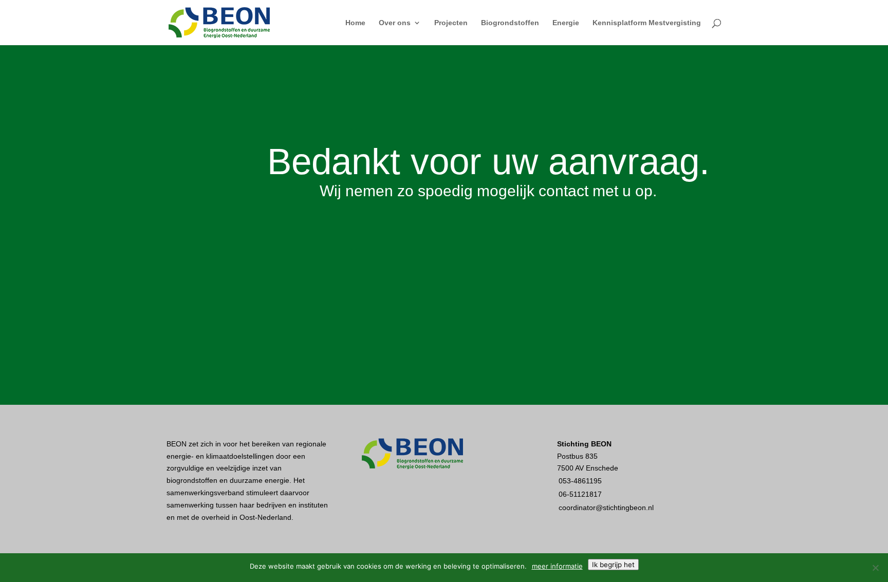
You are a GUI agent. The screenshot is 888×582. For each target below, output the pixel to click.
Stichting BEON (584, 444)
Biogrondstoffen (510, 23)
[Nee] (875, 567)
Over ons (395, 23)
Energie (565, 23)
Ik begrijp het (613, 564)
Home (355, 23)
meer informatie (557, 566)
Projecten (451, 23)
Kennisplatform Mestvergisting (647, 23)
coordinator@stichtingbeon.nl (606, 507)
